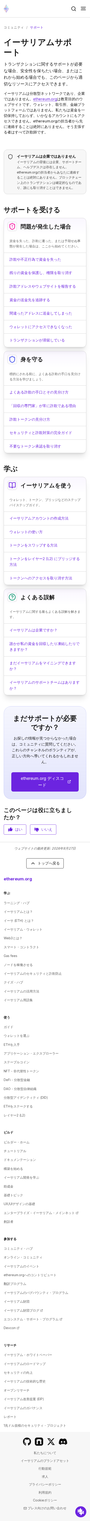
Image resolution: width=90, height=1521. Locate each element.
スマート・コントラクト (21, 947)
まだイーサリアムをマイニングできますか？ (42, 666)
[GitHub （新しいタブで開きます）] (27, 1441)
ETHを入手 (12, 1045)
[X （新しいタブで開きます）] (51, 1441)
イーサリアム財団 (17, 1301)
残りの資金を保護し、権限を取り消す (40, 272)
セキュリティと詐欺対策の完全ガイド (40, 432)
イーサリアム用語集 (18, 1000)
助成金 (8, 1186)
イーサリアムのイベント (21, 1266)
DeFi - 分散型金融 (17, 1080)
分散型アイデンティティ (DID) (26, 1097)
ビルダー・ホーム (17, 1142)
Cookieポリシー (45, 1500)
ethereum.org (45, 99)
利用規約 (45, 1492)
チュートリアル (15, 1151)
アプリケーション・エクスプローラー (31, 1053)
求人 (45, 1476)
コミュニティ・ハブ (18, 1248)
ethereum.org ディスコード (50, 781)
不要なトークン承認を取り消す (35, 446)
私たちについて (45, 1453)
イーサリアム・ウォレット (23, 929)
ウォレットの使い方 (26, 531)
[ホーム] (6, 9)
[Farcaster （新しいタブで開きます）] (39, 1441)
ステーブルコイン (17, 1062)
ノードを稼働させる (18, 965)
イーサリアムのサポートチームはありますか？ (44, 685)
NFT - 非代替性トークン (21, 1071)
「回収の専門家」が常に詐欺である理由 (42, 405)
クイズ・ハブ (13, 982)
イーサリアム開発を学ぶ (21, 1177)
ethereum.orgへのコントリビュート (30, 1275)
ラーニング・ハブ (17, 903)
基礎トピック (13, 1195)
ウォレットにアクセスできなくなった (40, 326)
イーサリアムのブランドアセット (45, 1461)
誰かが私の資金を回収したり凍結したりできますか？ (44, 646)
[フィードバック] (80, 1511)
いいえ (46, 829)
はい (18, 829)
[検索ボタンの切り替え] (73, 9)
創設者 (8, 1221)
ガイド (8, 1027)
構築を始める (13, 1169)
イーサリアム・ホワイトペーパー (28, 1355)
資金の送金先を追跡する (29, 300)
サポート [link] (37, 27)
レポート (10, 1417)
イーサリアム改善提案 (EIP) (24, 1399)
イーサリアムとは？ (18, 912)
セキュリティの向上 (18, 1372)
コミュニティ (14, 27)
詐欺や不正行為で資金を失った (35, 259)
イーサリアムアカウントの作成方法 (39, 518)
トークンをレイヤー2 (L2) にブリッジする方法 (44, 561)
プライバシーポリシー (45, 1484)
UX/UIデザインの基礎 (19, 1204)
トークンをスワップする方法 (33, 545)
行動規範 (45, 1468)
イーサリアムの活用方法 (21, 991)
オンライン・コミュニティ (23, 1257)
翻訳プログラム (15, 1284)
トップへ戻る (49, 863)
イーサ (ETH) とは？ (19, 920)
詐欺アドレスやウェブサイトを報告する (42, 286)
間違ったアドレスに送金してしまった (40, 313)
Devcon (11, 1328)
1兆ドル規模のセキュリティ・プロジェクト (35, 1425)
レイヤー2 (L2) (14, 1115)
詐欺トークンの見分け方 (29, 419)
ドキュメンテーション (20, 1160)
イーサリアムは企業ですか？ (33, 630)
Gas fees (10, 956)
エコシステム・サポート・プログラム (33, 1319)
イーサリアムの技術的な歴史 (25, 1381)
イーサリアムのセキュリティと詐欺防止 (33, 973)
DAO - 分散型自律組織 (20, 1089)
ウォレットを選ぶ (17, 1036)
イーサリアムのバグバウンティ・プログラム (36, 1293)
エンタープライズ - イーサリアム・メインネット (41, 1213)
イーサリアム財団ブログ (23, 1310)
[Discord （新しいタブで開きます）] (63, 1441)
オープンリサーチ (17, 1390)
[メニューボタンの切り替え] (83, 9)
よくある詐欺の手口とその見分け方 (39, 392)
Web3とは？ (13, 938)
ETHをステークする (18, 1106)
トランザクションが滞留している (37, 340)
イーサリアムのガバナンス (23, 1408)
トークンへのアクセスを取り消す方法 (40, 578)
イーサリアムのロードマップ (25, 1364)
